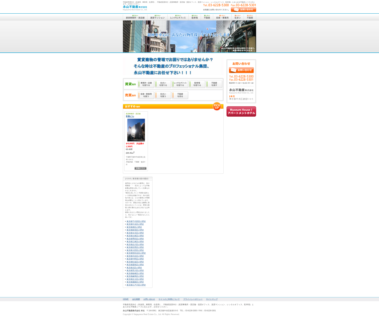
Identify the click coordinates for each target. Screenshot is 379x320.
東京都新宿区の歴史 (135, 230)
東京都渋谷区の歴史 (135, 256)
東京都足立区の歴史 (135, 279)
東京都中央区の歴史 (135, 224)
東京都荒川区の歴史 (135, 270)
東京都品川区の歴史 (135, 244)
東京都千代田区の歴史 (136, 221)
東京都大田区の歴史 (135, 250)
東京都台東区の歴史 (135, 236)
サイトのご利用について (169, 299)
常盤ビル (130, 116)
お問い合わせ (149, 299)
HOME (126, 299)
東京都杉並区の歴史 (135, 262)
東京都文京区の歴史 (135, 233)
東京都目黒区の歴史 (135, 247)
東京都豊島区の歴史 (135, 265)
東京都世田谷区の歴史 (136, 253)
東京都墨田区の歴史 (135, 239)
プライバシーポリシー (193, 299)
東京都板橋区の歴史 (135, 273)
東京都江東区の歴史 (135, 241)
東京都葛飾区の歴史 (135, 282)
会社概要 (136, 299)
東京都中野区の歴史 (135, 259)
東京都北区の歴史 (134, 267)
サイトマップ (212, 299)
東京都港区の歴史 (134, 227)
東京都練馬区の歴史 (135, 276)
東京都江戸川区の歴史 (136, 285)
